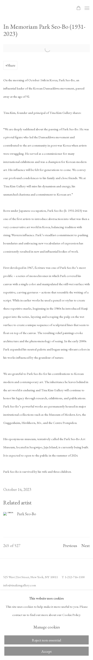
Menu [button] (86, 8)
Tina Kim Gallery (33, 8)
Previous (70, 545)
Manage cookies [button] (47, 627)
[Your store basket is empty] (78, 8)
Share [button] (11, 65)
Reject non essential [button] (46, 640)
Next (85, 545)
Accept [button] (46, 651)
